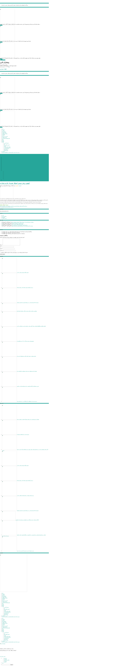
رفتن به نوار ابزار (2, 656)
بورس (5, 145)
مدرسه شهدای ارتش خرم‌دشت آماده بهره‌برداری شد (25, 550)
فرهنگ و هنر (4, 131)
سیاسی (3, 130)
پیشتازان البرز (4, 216)
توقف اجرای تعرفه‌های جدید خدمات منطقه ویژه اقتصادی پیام (27, 371)
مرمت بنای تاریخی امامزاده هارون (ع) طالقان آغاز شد (10, 152)
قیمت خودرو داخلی (7, 146)
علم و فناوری (4, 132)
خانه (2, 157)
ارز (4, 172)
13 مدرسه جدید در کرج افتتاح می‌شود (13, 223)
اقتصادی (3, 134)
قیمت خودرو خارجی (7, 147)
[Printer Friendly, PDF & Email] (4, 205)
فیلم (2, 139)
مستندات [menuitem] (5, 659)
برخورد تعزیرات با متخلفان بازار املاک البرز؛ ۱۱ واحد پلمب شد (27, 401)
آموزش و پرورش (5, 136)
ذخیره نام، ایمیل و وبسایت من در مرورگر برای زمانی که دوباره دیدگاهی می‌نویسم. (14, 252)
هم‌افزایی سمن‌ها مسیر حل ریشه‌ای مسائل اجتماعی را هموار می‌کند (22, 222)
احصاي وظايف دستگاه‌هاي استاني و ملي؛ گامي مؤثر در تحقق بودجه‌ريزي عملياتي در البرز (31, 326)
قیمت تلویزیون (6, 148)
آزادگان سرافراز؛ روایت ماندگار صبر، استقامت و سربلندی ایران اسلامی (27, 519)
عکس (3, 140)
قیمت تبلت (5, 149)
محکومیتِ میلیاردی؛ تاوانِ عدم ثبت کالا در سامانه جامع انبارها (27, 311)
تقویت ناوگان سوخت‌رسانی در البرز (22, 272)
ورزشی (3, 135)
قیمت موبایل (6, 150)
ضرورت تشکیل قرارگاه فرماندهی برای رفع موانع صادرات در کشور (28, 386)
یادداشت (3, 151)
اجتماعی (3, 129)
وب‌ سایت (1, 250)
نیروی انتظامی (4, 218)
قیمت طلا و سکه (6, 144)
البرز (2, 215)
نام (1, 246)
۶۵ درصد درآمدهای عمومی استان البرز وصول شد (25, 287)
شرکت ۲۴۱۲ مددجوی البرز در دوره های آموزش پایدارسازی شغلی (27, 302)
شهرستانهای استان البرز (6, 138)
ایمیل (1, 248)
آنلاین (3, 142)
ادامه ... (1, 25)
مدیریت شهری (4, 137)
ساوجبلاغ (3, 217)
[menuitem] (64, 664)
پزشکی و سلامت (4, 133)
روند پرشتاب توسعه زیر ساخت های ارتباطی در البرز (25, 495)
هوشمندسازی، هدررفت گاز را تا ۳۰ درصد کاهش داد (25, 341)
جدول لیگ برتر (6, 171)
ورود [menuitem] (2, 662)
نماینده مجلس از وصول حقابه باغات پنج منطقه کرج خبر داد (26, 356)
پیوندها (3, 141)
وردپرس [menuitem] (5, 658)
